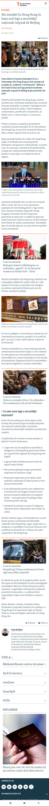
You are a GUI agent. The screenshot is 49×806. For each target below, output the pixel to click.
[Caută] (38, 803)
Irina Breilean (6, 28)
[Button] (43, 38)
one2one (8, 682)
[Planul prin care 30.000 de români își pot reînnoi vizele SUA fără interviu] (24, 739)
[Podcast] (10, 803)
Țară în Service (12, 673)
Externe (5, 10)
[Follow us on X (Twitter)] (31, 787)
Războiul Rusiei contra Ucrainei (23, 664)
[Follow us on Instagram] (14, 787)
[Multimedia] (24, 803)
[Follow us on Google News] (25, 787)
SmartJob (9, 691)
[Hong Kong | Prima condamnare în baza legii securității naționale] (24, 552)
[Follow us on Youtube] (9, 787)
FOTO (6, 700)
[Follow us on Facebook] (3, 787)
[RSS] (20, 787)
